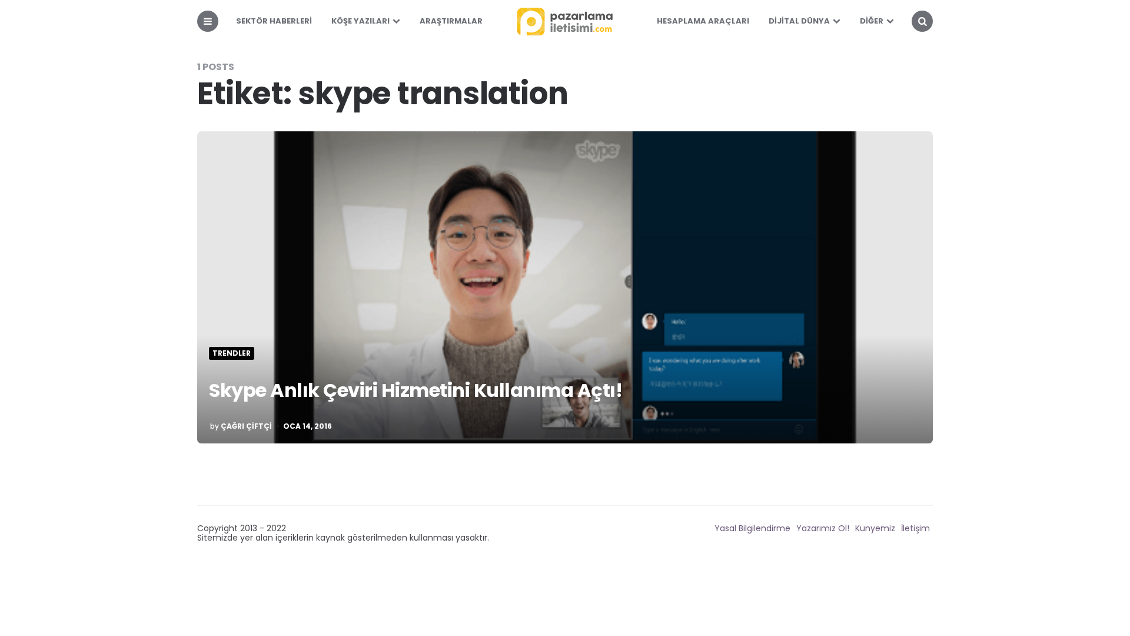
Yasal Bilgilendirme (752, 528)
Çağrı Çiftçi (246, 426)
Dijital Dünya (799, 20)
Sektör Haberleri (274, 20)
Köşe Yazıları (360, 20)
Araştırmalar (451, 20)
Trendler (231, 353)
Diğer (871, 20)
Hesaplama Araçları (703, 20)
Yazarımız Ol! (822, 528)
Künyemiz (875, 528)
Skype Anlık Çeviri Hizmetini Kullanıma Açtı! (415, 390)
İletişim (915, 528)
